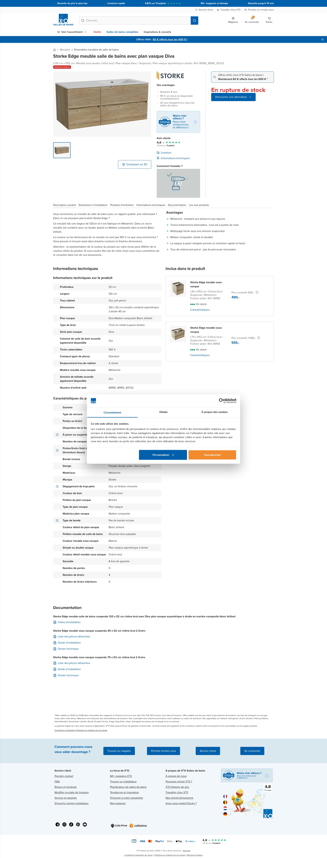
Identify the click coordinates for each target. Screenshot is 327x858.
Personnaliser (161, 454)
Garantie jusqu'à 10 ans (261, 3)
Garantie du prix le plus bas (72, 3)
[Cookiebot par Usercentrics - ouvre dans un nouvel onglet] (221, 400)
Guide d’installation (69, 642)
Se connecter (252, 751)
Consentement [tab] (112, 412)
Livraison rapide (116, 3)
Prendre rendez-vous (163, 751)
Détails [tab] (163, 412)
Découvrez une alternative (231, 97)
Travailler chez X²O (230, 10)
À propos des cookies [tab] (214, 412)
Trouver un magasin (119, 751)
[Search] (194, 20)
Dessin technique (68, 648)
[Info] (257, 292)
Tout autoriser (212, 454)
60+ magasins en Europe (214, 3)
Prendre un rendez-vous (261, 10)
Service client (206, 10)
